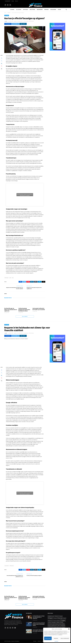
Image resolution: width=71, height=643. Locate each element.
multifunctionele (63, 625)
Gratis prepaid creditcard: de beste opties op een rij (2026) (39, 309)
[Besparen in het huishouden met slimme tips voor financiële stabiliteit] (24, 351)
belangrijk (61, 616)
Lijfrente (59, 625)
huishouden (7, 565)
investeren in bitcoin (54, 625)
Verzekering (53, 9)
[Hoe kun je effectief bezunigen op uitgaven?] (24, 39)
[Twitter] (2, 61)
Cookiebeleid (56, 641)
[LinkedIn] (2, 63)
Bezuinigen (6, 277)
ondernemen (50, 627)
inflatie (63, 623)
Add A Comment (25, 316)
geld (10, 277)
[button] (68, 629)
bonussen (65, 618)
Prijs (55, 626)
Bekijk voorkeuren (65, 638)
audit (53, 616)
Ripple (63, 626)
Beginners (57, 616)
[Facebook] (2, 58)
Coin (54, 620)
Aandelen (49, 616)
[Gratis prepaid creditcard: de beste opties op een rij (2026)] (39, 303)
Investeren (32, 9)
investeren (49, 625)
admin (6, 21)
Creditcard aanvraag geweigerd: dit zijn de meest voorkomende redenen (24, 309)
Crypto (63, 620)
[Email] (2, 69)
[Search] (66, 9)
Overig (59, 9)
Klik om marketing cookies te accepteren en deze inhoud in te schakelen (24, 195)
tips (12, 277)
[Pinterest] (2, 66)
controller (58, 620)
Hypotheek (25, 9)
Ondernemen (40, 9)
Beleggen (50, 618)
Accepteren (47, 638)
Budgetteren (50, 620)
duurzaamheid (53, 622)
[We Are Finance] (35, 5)
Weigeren (56, 638)
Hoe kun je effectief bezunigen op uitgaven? (34, 575)
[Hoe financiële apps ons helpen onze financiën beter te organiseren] (10, 303)
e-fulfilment (57, 622)
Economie (12, 9)
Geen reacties (26, 21)
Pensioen (46, 9)
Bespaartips (60, 618)
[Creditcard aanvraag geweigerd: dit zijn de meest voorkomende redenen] (24, 303)
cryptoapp (49, 622)
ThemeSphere (17, 641)
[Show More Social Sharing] (28, 24)
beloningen (55, 618)
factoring (61, 622)
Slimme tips (12, 565)
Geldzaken (18, 9)
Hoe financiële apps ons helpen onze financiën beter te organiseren (10, 309)
